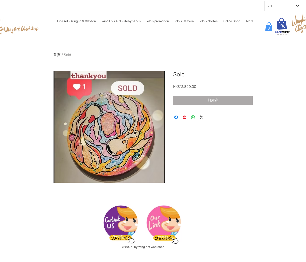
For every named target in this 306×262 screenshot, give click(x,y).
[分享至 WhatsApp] (193, 117)
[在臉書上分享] (176, 117)
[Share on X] (201, 117)
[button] (269, 26)
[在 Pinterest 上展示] (184, 117)
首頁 (56, 55)
